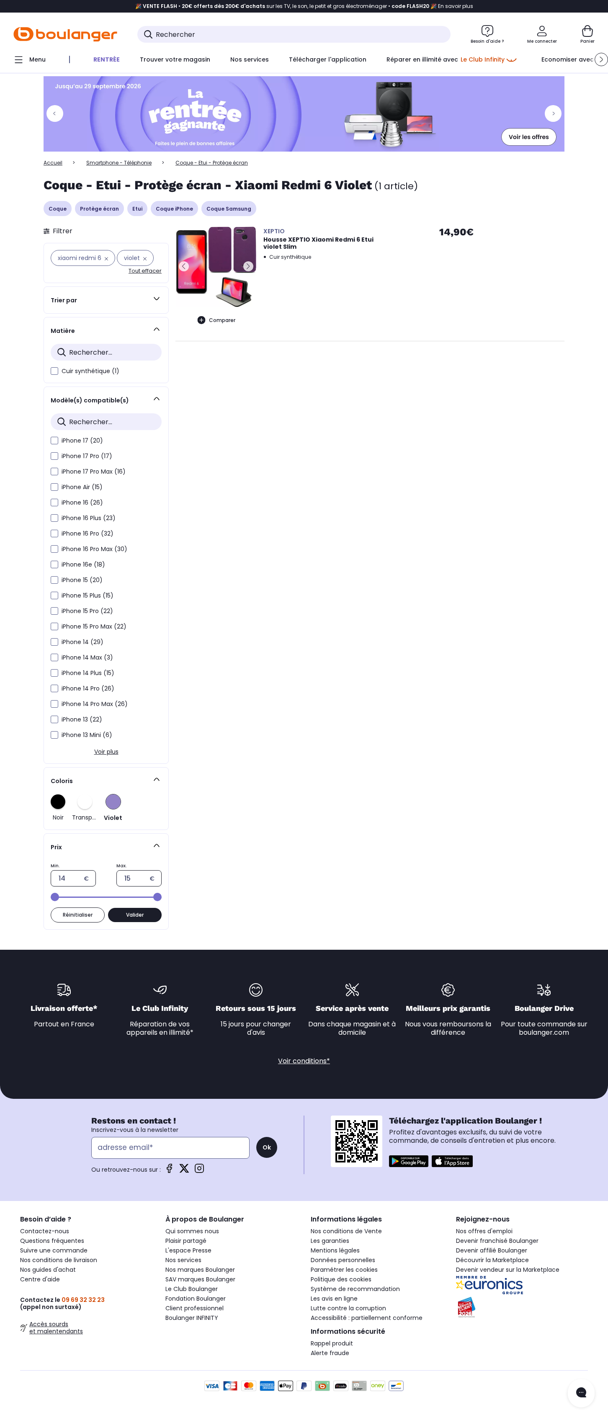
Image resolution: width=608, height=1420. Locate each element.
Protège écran (99, 208)
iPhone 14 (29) (82, 642)
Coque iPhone (174, 208)
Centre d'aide (40, 1279)
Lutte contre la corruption (348, 1308)
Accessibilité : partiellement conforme (367, 1318)
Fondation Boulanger (195, 1298)
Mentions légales (335, 1250)
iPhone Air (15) (82, 487)
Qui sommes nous (192, 1231)
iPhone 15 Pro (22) (87, 611)
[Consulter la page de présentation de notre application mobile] (408, 1161)
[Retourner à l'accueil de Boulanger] (65, 34)
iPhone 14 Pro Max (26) (95, 704)
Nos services (183, 1260)
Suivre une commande (54, 1250)
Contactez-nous (44, 1231)
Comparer (222, 320)
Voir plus (106, 751)
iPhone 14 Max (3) (87, 657)
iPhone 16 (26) (82, 502)
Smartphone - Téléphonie (119, 162)
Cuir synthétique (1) (90, 371)
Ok (267, 1147)
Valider (135, 914)
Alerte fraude (330, 1353)
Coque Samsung (228, 208)
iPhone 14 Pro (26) (88, 688)
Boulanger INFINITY (191, 1318)
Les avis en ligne (334, 1298)
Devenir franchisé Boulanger (497, 1241)
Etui (137, 208)
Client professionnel (194, 1308)
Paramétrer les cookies (344, 1269)
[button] (601, 59)
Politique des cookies (341, 1279)
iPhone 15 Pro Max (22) (94, 626)
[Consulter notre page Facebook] (169, 1171)
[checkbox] (54, 371)
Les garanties (330, 1241)
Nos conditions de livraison (58, 1260)
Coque (58, 208)
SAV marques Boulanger (200, 1279)
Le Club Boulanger (191, 1289)
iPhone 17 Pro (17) (87, 456)
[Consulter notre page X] (184, 1171)
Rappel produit (332, 1343)
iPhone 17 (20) (82, 440)
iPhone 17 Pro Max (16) (94, 471)
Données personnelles (343, 1260)
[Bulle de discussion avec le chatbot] (581, 1393)
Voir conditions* (304, 1061)
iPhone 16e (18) (83, 564)
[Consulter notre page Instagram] (199, 1171)
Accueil (53, 162)
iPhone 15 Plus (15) (87, 595)
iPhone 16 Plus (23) (89, 518)
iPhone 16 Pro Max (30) (94, 549)
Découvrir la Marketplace (492, 1260)
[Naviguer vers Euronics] (522, 1285)
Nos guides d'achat (48, 1269)
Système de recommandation (355, 1289)
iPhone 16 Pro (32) (87, 533)
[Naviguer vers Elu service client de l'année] (522, 1307)
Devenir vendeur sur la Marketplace (507, 1269)
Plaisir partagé (185, 1241)
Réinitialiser (78, 914)
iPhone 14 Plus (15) (88, 673)
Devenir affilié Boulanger (491, 1250)
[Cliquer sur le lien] (304, 114)
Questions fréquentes (52, 1241)
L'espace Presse (188, 1250)
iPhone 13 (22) (82, 719)
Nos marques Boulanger (200, 1269)
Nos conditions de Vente (346, 1231)
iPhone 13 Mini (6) (87, 735)
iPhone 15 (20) (82, 580)
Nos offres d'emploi (484, 1231)
